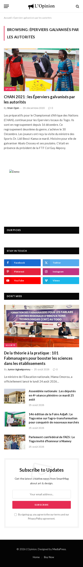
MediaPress (59, 549)
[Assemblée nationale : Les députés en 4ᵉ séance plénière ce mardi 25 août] (14, 396)
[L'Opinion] (41, 6)
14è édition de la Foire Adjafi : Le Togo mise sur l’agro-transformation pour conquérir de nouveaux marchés (54, 418)
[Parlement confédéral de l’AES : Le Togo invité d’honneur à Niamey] (14, 442)
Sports (9, 88)
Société (10, 345)
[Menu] (6, 6)
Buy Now (49, 557)
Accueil (8, 17)
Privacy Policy (35, 518)
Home (36, 557)
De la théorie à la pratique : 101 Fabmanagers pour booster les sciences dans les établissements (38, 358)
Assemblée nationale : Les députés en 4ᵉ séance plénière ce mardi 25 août (52, 395)
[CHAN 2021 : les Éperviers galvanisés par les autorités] (41, 69)
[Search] (77, 6)
